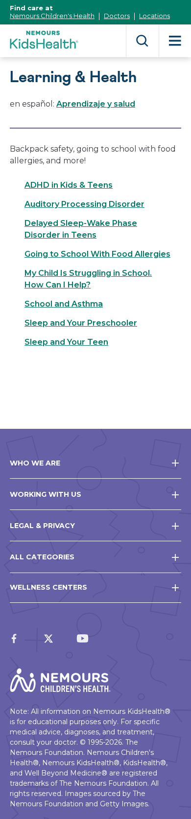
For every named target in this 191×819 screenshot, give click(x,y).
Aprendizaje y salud (95, 104)
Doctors (117, 16)
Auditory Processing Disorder (84, 204)
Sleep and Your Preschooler (80, 323)
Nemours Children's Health (52, 16)
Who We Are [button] (35, 463)
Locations (154, 16)
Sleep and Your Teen (66, 342)
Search (142, 40)
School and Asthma (63, 304)
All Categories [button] (42, 557)
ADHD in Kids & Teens (68, 185)
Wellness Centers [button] (48, 587)
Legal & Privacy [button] (42, 525)
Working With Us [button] (45, 494)
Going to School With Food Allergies (97, 254)
